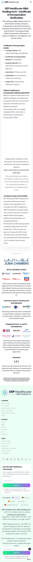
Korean (21, 501)
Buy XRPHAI (5, 406)
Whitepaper (5, 453)
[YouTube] (18, 459)
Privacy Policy (6, 441)
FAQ (2, 432)
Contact (4, 429)
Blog (2, 425)
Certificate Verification (9, 448)
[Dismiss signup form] (29, 549)
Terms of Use (5, 444)
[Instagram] (29, 459)
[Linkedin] (10, 459)
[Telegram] (7, 459)
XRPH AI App (5, 403)
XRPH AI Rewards (7, 411)
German (25, 498)
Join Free (16, 553)
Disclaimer (4, 446)
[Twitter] (3, 459)
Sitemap (4, 434)
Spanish (11, 501)
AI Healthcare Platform (9, 408)
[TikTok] (25, 459)
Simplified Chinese (11, 505)
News (3, 422)
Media (3, 427)
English (15, 498)
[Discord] (14, 459)
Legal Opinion (6, 451)
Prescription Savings (8, 413)
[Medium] (22, 459)
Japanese (25, 505)
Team (3, 415)
